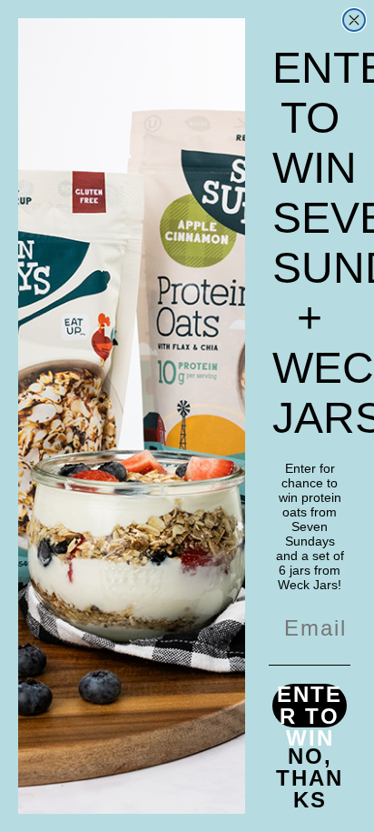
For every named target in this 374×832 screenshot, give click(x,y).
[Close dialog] (354, 20)
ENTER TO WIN (309, 705)
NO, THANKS (309, 767)
